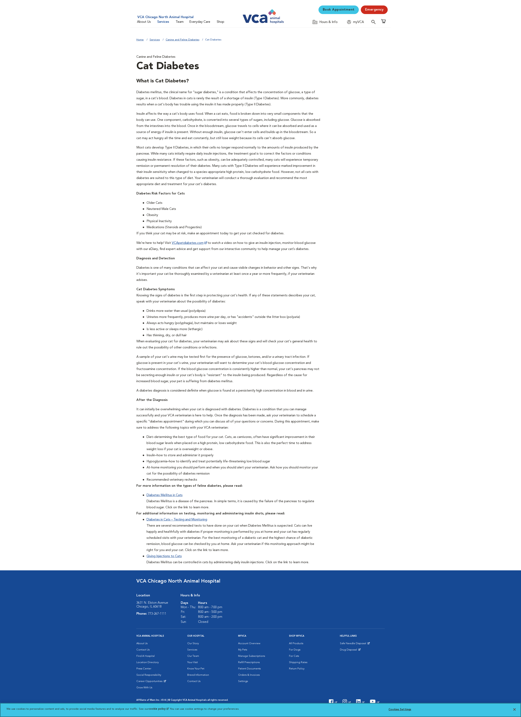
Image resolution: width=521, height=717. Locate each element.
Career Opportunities (150, 682)
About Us (144, 22)
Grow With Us (144, 687)
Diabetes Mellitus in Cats (165, 495)
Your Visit (192, 662)
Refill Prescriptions (249, 662)
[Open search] (374, 22)
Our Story (193, 643)
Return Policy (296, 668)
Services (163, 22)
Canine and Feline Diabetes (182, 39)
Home (140, 39)
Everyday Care (199, 22)
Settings (243, 681)
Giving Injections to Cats (164, 556)
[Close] (514, 709)
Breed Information (198, 675)
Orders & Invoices (249, 675)
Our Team (193, 656)
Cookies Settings (400, 709)
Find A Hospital (145, 656)
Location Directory (147, 662)
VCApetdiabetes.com (188, 243)
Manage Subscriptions (251, 656)
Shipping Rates (298, 662)
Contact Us (143, 649)
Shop (220, 22)
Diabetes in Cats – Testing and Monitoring (177, 519)
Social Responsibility (148, 675)
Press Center (143, 668)
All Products (296, 643)
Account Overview (249, 643)
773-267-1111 (157, 614)
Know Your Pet (195, 668)
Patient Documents (249, 668)
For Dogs (294, 649)
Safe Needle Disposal (353, 644)
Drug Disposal (350, 650)
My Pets (242, 649)
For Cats (294, 656)
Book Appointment (339, 9)
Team (180, 22)
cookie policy (159, 709)
